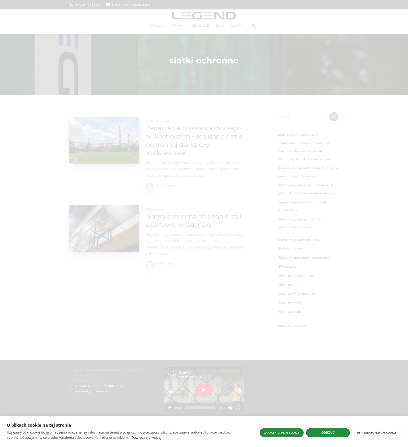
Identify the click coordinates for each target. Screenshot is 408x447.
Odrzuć (328, 432)
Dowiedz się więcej (146, 437)
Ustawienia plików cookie (376, 432)
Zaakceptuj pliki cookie (281, 432)
